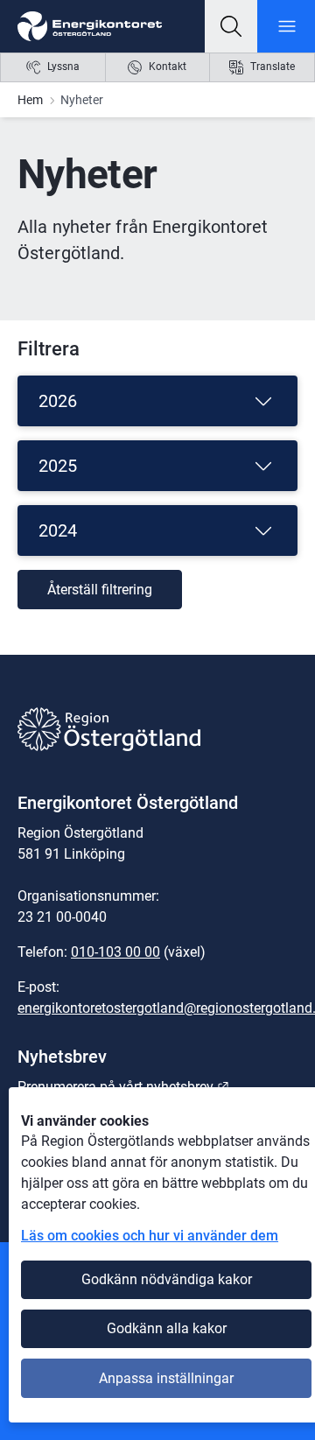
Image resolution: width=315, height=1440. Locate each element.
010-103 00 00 (115, 952)
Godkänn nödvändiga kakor (166, 1279)
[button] (231, 26)
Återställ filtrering (99, 589)
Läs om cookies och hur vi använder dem (149, 1235)
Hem (30, 100)
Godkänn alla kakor (167, 1328)
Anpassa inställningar (166, 1378)
